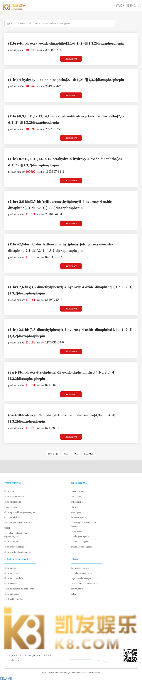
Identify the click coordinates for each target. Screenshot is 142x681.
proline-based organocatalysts (17, 522)
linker (73, 594)
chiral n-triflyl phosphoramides (17, 552)
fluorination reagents (80, 568)
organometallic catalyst (81, 578)
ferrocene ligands (78, 517)
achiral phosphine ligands (82, 573)
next (76, 453)
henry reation (76, 531)
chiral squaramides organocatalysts (19, 512)
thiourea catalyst (11, 507)
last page (88, 453)
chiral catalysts (12, 482)
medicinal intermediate (14, 599)
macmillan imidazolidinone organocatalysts (16, 535)
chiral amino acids (12, 573)
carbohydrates (77, 588)
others (74, 559)
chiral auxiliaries (11, 594)
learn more (71, 58)
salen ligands (76, 512)
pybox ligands (77, 502)
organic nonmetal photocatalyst (84, 583)
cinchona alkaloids (12, 517)
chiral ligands (79, 482)
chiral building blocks (17, 559)
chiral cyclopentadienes (14, 546)
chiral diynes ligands (80, 536)
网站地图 (6, 678)
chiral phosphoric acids (14, 496)
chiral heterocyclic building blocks (19, 588)
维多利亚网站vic (128, 6)
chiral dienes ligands (80, 541)
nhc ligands (76, 507)
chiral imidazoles (11, 541)
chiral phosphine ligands (81, 546)
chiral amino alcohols (13, 578)
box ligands (76, 496)
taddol (7, 528)
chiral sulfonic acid (12, 502)
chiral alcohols (10, 583)
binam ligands (77, 491)
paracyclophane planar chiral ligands (83, 524)
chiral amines (10, 568)
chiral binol (9, 491)
